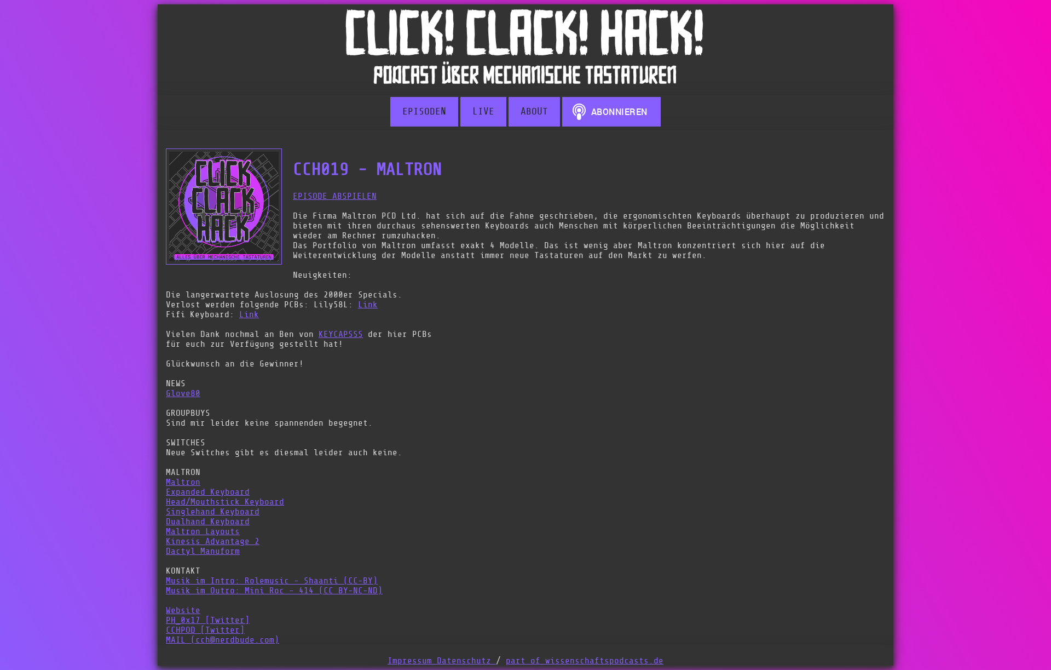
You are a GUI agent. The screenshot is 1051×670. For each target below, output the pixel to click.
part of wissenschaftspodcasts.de (584, 661)
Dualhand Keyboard (208, 521)
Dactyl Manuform (203, 551)
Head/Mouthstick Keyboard (225, 502)
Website (183, 610)
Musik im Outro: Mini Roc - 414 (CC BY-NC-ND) (274, 590)
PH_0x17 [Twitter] (208, 620)
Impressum (412, 661)
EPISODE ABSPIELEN (335, 196)
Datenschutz (466, 661)
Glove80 (183, 393)
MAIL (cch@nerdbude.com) (222, 640)
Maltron (183, 482)
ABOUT (534, 111)
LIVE (483, 111)
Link (368, 305)
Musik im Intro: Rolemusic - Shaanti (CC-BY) (272, 581)
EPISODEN (424, 111)
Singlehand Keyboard (212, 512)
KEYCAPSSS (341, 334)
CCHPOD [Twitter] (205, 630)
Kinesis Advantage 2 (212, 541)
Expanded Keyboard (208, 492)
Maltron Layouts (203, 531)
